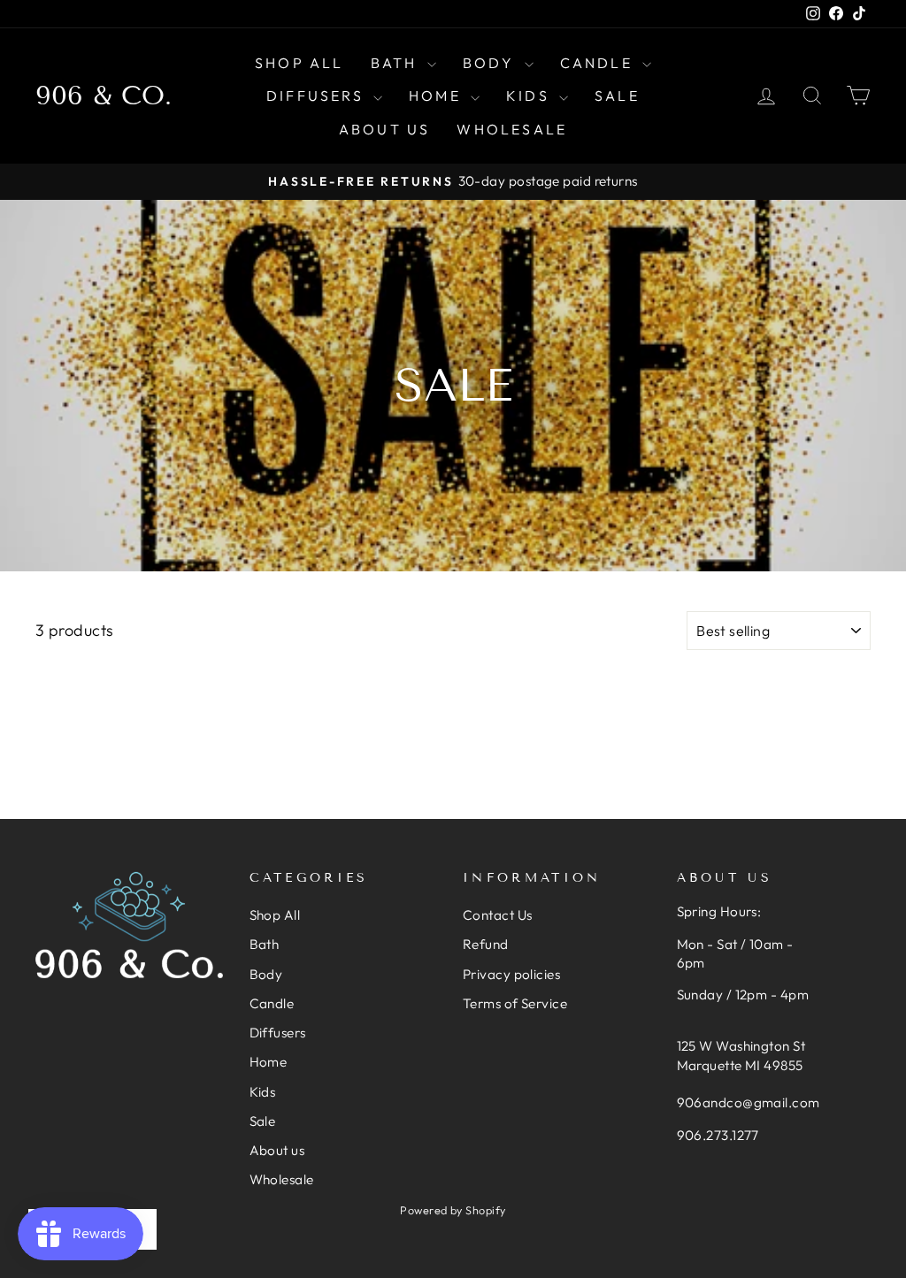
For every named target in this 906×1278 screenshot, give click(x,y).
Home (437, 95)
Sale (617, 95)
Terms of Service (515, 1003)
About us (385, 129)
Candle (599, 63)
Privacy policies (511, 974)
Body (491, 63)
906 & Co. (103, 95)
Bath (397, 63)
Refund (486, 944)
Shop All (299, 63)
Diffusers (317, 95)
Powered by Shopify (452, 1210)
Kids (530, 95)
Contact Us (498, 915)
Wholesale (512, 129)
